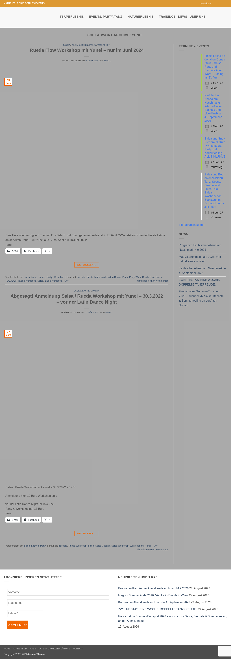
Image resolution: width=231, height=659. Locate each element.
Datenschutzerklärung (54, 648)
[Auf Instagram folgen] (219, 3)
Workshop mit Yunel (140, 545)
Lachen (83, 45)
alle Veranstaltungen (192, 225)
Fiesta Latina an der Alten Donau (104, 277)
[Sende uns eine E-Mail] (222, 3)
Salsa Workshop (53, 280)
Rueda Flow (148, 277)
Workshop (103, 45)
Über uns (198, 16)
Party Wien (135, 277)
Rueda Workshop (27, 280)
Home (7, 648)
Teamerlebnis (72, 16)
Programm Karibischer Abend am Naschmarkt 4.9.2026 (200, 247)
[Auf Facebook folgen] (215, 3)
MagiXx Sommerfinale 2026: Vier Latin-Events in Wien (200, 259)
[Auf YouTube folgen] (226, 3)
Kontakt (78, 648)
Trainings (167, 16)
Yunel (66, 280)
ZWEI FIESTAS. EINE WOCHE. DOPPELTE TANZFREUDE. (199, 282)
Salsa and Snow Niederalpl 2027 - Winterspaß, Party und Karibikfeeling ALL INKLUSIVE (215, 147)
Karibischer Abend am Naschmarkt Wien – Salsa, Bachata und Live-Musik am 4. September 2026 (213, 108)
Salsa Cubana (102, 545)
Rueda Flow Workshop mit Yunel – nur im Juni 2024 (87, 50)
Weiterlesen (86, 265)
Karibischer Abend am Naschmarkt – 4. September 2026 (202, 271)
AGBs (33, 648)
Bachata (81, 277)
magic (107, 61)
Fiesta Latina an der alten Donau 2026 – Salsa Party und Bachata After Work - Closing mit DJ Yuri (214, 66)
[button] (204, 3)
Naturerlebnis (141, 16)
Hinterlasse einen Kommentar (152, 280)
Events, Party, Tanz (105, 16)
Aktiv (75, 45)
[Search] (225, 16)
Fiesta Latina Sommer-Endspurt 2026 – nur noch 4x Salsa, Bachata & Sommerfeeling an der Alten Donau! (201, 298)
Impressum (20, 648)
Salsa (66, 45)
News (182, 16)
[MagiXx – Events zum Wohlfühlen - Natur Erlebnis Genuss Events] (29, 17)
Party (92, 45)
